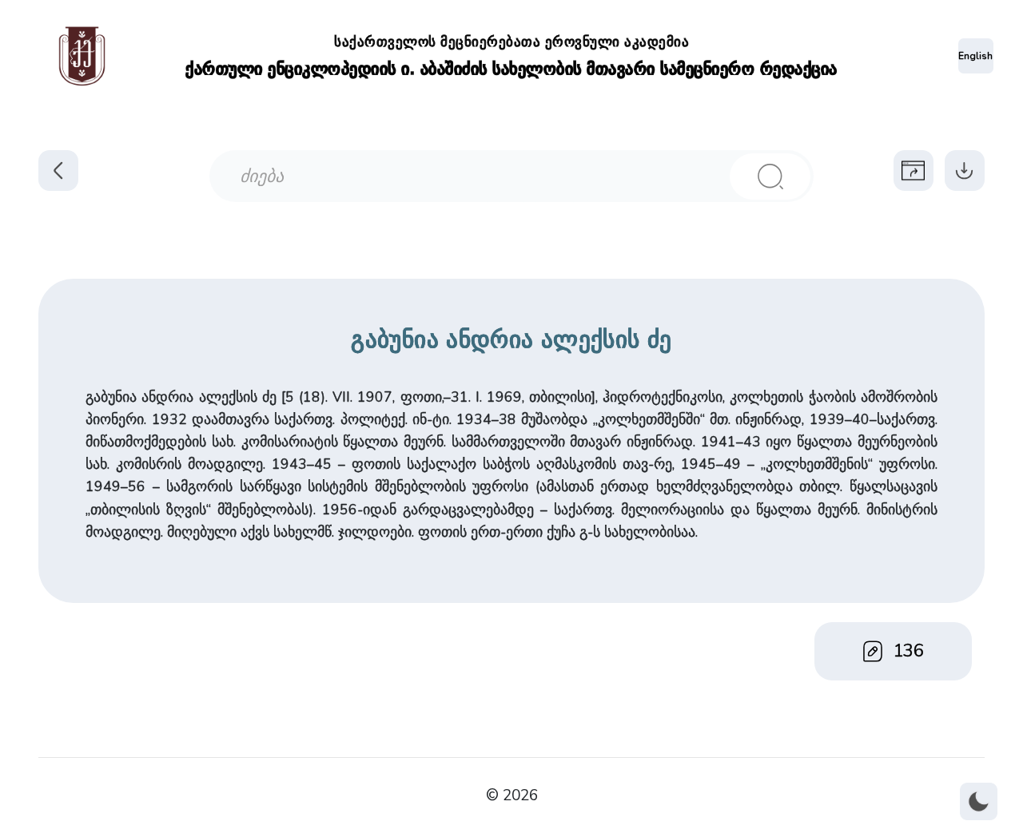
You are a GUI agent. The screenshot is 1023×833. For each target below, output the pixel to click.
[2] (770, 176)
